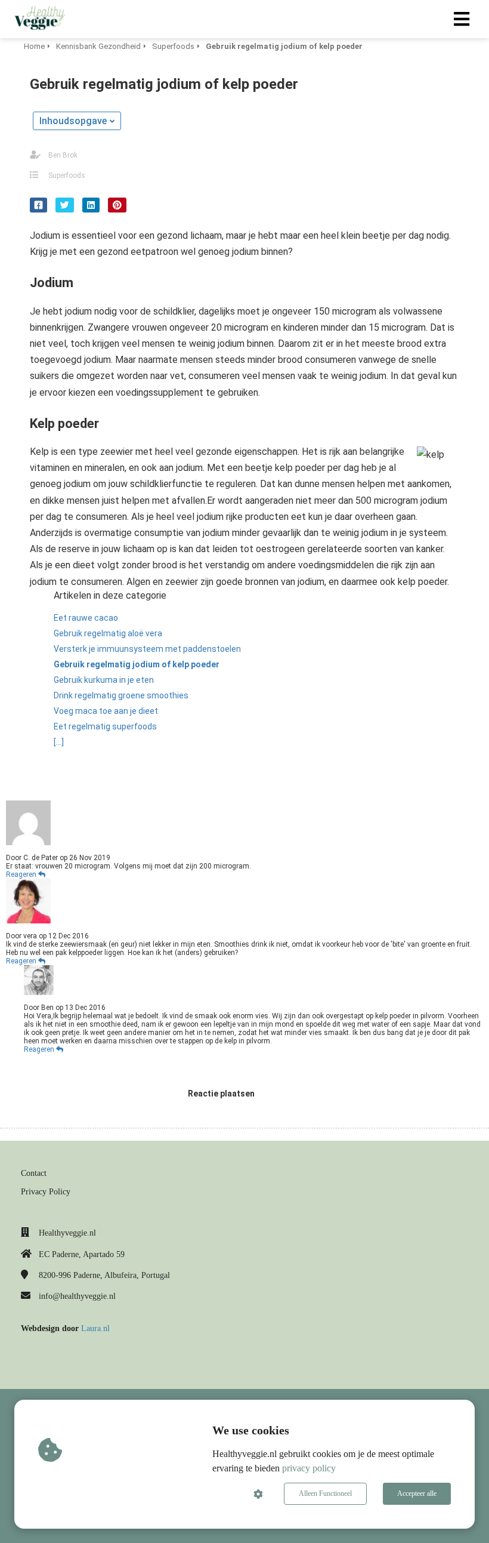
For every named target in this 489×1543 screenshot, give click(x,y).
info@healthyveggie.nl (77, 1296)
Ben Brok (63, 155)
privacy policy (309, 1468)
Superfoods (66, 175)
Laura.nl (95, 1328)
